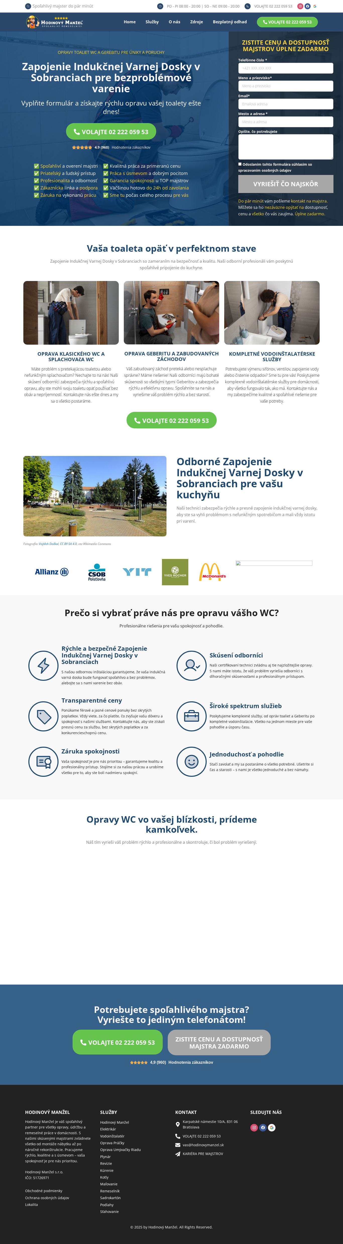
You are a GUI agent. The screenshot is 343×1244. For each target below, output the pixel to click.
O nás (174, 22)
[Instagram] (300, 6)
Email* (244, 95)
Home (130, 22)
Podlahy (106, 1204)
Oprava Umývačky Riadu (120, 1149)
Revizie (106, 1163)
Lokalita (31, 1204)
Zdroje (196, 22)
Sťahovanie (109, 1211)
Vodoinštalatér (112, 1136)
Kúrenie (106, 1170)
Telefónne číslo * (252, 60)
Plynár (105, 1156)
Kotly (104, 1177)
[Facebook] (308, 6)
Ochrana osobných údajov (47, 1197)
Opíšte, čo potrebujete (257, 131)
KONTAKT (186, 1112)
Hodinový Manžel (114, 1122)
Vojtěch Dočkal (49, 544)
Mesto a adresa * (253, 113)
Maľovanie (109, 1184)
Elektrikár (108, 1129)
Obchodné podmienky (43, 1190)
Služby (152, 22)
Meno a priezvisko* (255, 77)
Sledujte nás (266, 1112)
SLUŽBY (108, 1112)
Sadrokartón (110, 1197)
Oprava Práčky (112, 1142)
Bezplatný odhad (230, 22)
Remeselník (110, 1191)
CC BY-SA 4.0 (68, 544)
